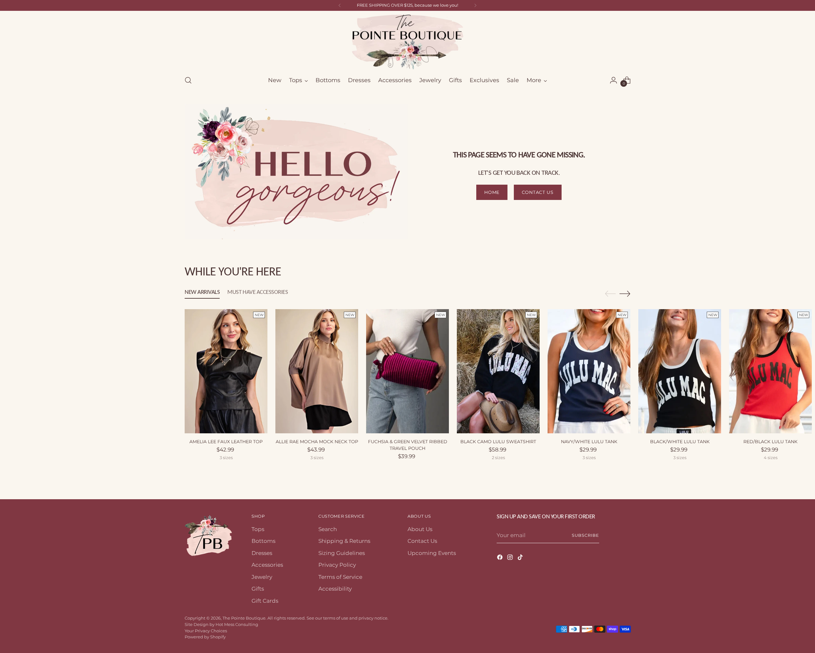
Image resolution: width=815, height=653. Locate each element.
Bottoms (263, 541)
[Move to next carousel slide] (625, 293)
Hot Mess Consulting (237, 624)
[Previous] (340, 5)
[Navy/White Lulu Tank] (589, 371)
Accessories (267, 565)
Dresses (262, 553)
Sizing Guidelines (341, 553)
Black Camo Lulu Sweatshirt (498, 441)
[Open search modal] (188, 80)
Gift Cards (265, 601)
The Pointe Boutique (244, 618)
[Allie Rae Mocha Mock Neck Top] (316, 371)
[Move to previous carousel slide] (610, 293)
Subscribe (585, 535)
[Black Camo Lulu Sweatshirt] (498, 371)
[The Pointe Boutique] (407, 42)
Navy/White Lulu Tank (589, 441)
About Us (420, 529)
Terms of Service (340, 577)
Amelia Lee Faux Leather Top (226, 441)
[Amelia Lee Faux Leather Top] (226, 371)
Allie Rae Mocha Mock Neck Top (317, 441)
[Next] (475, 5)
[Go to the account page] (613, 80)
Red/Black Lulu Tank (770, 441)
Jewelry (262, 577)
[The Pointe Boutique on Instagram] (510, 558)
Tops (258, 529)
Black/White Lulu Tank (680, 441)
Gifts (258, 589)
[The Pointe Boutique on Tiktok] (521, 558)
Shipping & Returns (344, 541)
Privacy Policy (337, 565)
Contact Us (422, 541)
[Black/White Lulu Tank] (679, 371)
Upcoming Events (432, 553)
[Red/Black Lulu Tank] (770, 371)
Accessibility (335, 589)
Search (327, 529)
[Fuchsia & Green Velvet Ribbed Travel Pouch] (407, 371)
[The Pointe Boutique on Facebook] (500, 558)
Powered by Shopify (205, 636)
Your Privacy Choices (206, 630)
